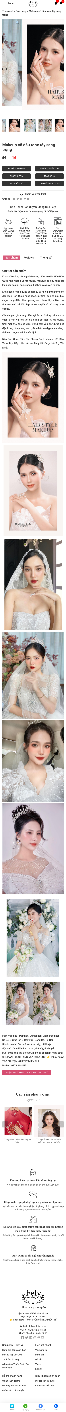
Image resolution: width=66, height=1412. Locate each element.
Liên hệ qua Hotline (50, 183)
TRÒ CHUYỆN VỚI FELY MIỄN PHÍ (20, 1061)
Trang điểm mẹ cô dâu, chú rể (48, 1139)
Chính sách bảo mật (44, 1385)
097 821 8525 (38, 1316)
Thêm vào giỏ (16, 183)
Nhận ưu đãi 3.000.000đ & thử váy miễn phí (27, 1073)
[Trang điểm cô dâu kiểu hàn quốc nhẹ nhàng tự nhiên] (17, 1121)
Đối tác (38, 1359)
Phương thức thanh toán (14, 1385)
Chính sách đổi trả (11, 1381)
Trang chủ (7, 11)
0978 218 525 (18, 1065)
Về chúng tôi (41, 1350)
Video (38, 1364)
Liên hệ (39, 1369)
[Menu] (5, 3)
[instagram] (34, 1338)
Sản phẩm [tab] (11, 257)
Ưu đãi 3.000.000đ (16, 168)
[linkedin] (30, 1338)
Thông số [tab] (45, 257)
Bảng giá (39, 1354)
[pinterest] (38, 1338)
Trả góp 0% (49, 176)
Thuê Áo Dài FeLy (10, 1359)
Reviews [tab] (28, 257)
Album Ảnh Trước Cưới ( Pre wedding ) (15, 1366)
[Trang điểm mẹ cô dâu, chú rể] (49, 1121)
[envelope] (42, 1338)
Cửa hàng (21, 11)
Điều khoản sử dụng (44, 1381)
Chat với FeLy (16, 176)
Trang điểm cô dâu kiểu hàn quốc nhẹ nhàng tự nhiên (17, 1140)
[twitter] (26, 1338)
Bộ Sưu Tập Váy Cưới (12, 1354)
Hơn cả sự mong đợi (34, 1307)
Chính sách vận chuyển (13, 1390)
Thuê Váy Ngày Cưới (49, 168)
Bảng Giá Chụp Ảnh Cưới (14, 1350)
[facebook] (22, 1338)
